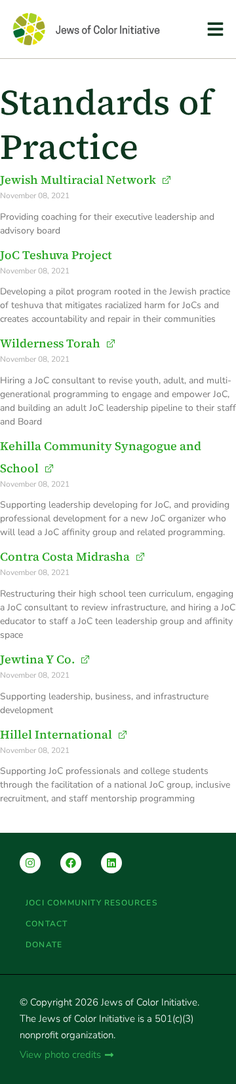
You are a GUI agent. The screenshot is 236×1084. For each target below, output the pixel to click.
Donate (44, 944)
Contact (47, 923)
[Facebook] (70, 862)
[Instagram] (30, 862)
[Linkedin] (111, 862)
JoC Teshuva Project (56, 255)
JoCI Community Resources (91, 903)
